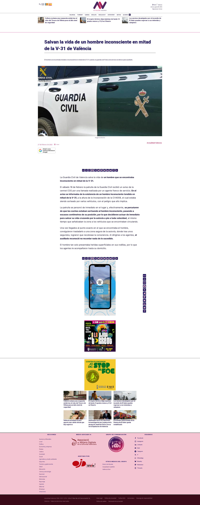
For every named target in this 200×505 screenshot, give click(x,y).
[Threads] (135, 468)
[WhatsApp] (135, 458)
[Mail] (135, 448)
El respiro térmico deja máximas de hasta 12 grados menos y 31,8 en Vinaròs (100, 403)
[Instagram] (89, 170)
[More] (116, 170)
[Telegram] (98, 170)
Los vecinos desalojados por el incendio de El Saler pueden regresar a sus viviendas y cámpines (145, 20)
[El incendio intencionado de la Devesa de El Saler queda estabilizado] (125, 414)
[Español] (50, 4)
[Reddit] (110, 170)
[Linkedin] (107, 170)
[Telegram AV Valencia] (100, 317)
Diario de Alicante (107, 464)
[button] (40, 4)
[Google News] (83, 170)
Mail (138, 448)
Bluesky (139, 461)
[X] (95, 170)
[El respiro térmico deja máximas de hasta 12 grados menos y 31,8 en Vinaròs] (83, 20)
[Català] (47, 4)
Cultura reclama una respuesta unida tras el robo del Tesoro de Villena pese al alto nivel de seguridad (61, 20)
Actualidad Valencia (154, 143)
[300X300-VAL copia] (100, 374)
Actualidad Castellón (108, 467)
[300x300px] (100, 351)
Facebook (140, 438)
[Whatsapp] (86, 170)
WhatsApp (140, 458)
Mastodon (140, 464)
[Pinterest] (113, 170)
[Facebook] (92, 170)
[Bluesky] (104, 170)
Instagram (140, 441)
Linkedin (139, 444)
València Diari (106, 469)
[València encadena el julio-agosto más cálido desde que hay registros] (75, 414)
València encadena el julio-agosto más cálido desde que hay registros (74, 422)
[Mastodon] (101, 170)
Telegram (140, 451)
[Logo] (100, 6)
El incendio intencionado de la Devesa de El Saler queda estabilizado (124, 422)
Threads (139, 468)
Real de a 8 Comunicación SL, (81, 498)
